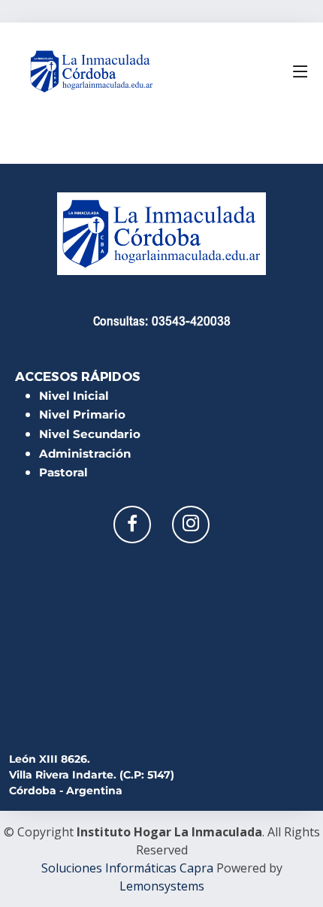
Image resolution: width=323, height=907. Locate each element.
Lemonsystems (161, 886)
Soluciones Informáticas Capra (127, 868)
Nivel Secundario (89, 434)
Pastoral (63, 472)
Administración (85, 453)
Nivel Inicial (74, 395)
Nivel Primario (82, 414)
